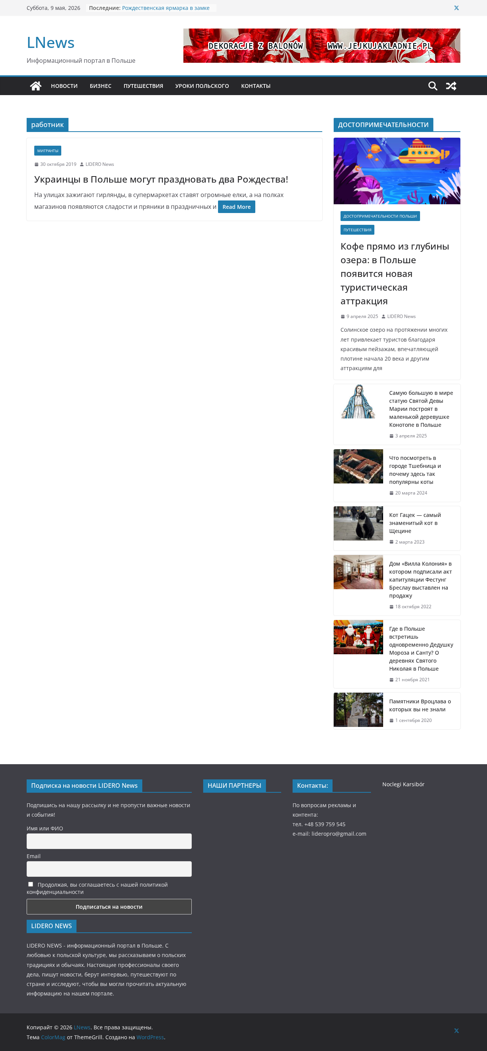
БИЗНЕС (100, 85)
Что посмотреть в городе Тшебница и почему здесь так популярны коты (415, 469)
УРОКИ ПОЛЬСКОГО (202, 85)
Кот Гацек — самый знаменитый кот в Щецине (415, 522)
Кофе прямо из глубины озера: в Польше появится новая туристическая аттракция (395, 273)
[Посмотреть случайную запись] (451, 86)
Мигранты (47, 150)
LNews (51, 42)
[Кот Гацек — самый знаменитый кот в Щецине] (358, 528)
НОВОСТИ (64, 85)
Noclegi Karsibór (403, 784)
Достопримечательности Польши (380, 216)
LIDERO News (100, 164)
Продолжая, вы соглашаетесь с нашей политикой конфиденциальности (97, 888)
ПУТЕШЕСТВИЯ (143, 85)
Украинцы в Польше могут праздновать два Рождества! (161, 179)
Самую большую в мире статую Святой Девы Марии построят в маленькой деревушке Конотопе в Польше (421, 408)
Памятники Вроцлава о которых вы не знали (420, 705)
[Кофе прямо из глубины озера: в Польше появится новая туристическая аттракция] (397, 171)
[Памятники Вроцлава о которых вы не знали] (358, 711)
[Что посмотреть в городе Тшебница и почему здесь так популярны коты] (358, 475)
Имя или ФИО (45, 828)
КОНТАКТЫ (256, 85)
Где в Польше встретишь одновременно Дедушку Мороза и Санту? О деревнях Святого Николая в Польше (421, 648)
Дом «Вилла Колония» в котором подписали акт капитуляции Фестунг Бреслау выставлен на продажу (420, 579)
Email (34, 856)
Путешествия (357, 229)
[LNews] (36, 86)
